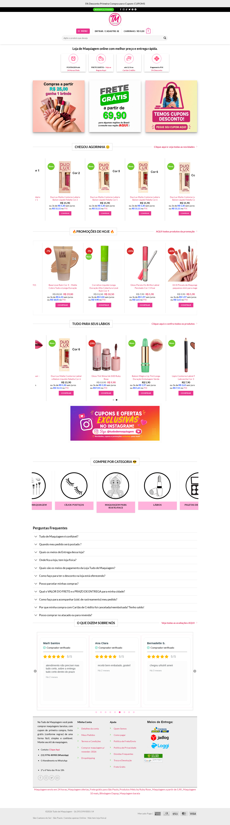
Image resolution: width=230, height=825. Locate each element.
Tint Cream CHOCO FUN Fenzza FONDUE (120, 377)
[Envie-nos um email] (57, 777)
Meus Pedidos (88, 735)
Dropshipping (88, 758)
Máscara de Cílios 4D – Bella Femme (158, 198)
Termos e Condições (91, 741)
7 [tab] (125, 712)
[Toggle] (36, 536)
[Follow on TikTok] (127, 9)
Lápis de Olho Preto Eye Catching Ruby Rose (78, 198)
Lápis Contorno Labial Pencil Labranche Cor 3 (80, 377)
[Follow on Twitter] (129, 9)
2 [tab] (101, 712)
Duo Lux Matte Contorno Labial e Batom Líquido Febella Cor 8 (38, 198)
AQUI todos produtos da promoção (175, 231)
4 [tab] (110, 712)
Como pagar (120, 735)
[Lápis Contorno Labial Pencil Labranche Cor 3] (80, 355)
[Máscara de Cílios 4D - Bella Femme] (158, 177)
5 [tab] (115, 712)
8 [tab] (129, 712)
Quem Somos (120, 728)
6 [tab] (120, 712)
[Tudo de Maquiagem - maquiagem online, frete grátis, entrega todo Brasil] (115, 19)
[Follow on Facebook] (121, 9)
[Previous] (33, 181)
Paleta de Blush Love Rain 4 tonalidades (118, 198)
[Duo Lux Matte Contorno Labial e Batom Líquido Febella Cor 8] (38, 177)
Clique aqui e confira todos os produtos (173, 323)
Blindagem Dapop (109, 793)
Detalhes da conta (90, 728)
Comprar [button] (38, 213)
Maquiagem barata (130, 793)
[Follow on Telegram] (135, 9)
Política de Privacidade (125, 747)
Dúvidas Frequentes (123, 754)
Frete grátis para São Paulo (104, 789)
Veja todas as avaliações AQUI (178, 622)
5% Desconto (156, 70)
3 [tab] (106, 712)
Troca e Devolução (123, 760)
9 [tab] (134, 712)
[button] (83, 31)
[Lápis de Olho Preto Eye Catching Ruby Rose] (78, 177)
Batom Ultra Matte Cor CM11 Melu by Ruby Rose (32, 286)
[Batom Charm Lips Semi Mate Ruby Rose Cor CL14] (159, 355)
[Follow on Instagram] (124, 9)
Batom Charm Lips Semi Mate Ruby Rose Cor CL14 (160, 377)
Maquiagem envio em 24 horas (50, 789)
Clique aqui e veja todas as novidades (174, 146)
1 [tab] (96, 712)
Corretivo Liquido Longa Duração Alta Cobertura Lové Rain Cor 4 (115, 288)
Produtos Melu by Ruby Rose (135, 789)
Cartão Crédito (129, 70)
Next (195, 671)
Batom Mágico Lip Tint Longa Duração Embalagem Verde (40, 377)
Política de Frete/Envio (125, 741)
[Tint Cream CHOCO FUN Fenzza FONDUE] (120, 355)
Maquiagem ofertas (78, 789)
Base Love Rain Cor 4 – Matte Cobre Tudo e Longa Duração (74, 286)
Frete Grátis (119, 766)
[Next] (187, 360)
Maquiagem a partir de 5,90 (167, 789)
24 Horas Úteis (73, 70)
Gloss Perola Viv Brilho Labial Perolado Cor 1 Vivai (156, 286)
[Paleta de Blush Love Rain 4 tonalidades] (118, 177)
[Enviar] (165, 38)
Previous (35, 671)
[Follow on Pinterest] (132, 9)
